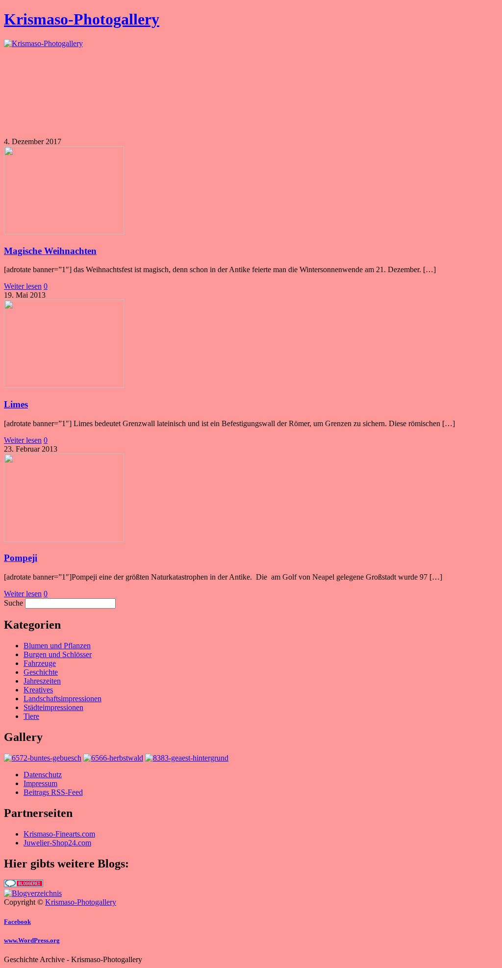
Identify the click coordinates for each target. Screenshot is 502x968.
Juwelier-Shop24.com (57, 843)
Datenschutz (43, 774)
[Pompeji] (64, 539)
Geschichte (41, 672)
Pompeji (20, 558)
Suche (13, 603)
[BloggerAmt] (33, 893)
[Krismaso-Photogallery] (43, 43)
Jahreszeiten (42, 681)
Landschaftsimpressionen (62, 698)
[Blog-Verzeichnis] (23, 884)
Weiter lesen (23, 286)
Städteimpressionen (53, 707)
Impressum (40, 783)
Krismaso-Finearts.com (59, 834)
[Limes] (64, 385)
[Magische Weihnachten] (64, 232)
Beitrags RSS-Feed (53, 792)
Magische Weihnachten (50, 251)
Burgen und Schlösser (58, 654)
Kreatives (38, 690)
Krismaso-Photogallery (81, 19)
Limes (16, 404)
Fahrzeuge (40, 663)
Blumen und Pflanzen (57, 645)
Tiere (31, 716)
